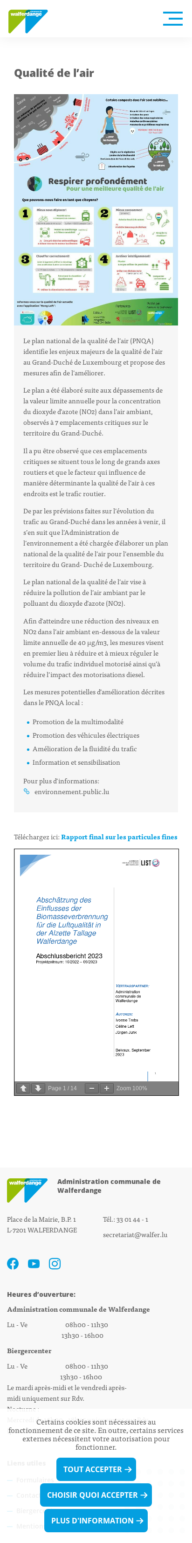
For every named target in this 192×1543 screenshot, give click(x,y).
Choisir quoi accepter (92, 1495)
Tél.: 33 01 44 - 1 (125, 1218)
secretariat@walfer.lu (135, 1234)
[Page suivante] (38, 1088)
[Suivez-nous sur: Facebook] (13, 1264)
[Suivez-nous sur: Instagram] (55, 1264)
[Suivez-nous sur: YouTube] (34, 1264)
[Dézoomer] (92, 1088)
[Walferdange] (32, 19)
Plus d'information (92, 1520)
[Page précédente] (23, 1088)
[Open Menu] (173, 19)
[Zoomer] (107, 1088)
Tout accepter (92, 1469)
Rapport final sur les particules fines (119, 836)
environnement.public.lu (72, 791)
